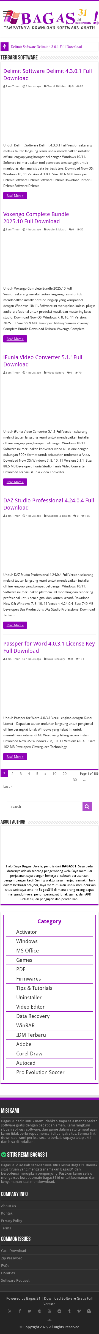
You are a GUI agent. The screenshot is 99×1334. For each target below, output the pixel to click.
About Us (8, 1206)
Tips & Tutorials (34, 988)
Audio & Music (56, 229)
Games (24, 960)
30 (75, 780)
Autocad (25, 1063)
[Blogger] (89, 1311)
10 (54, 774)
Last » (7, 786)
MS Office (27, 951)
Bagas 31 (33, 1298)
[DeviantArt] (49, 1320)
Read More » (15, 196)
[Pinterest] (39, 1311)
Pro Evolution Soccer (40, 1072)
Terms (6, 1228)
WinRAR (25, 1025)
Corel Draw (29, 1053)
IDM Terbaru (31, 1035)
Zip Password (12, 1258)
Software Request (15, 1280)
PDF (20, 969)
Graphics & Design (59, 515)
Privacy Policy (11, 1221)
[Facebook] (19, 1311)
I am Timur (13, 86)
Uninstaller (29, 997)
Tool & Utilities (56, 86)
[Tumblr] (69, 1311)
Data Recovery (56, 658)
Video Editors (55, 372)
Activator (26, 932)
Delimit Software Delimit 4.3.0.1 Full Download (46, 47)
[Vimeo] (79, 1311)
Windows (27, 941)
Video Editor (30, 1007)
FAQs (5, 1266)
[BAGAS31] (49, 17)
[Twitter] (29, 1311)
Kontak (6, 1213)
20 (65, 774)
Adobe (23, 1044)
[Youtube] (49, 1311)
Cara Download (13, 1251)
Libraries (8, 1273)
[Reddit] (59, 1311)
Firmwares (28, 979)
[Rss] (10, 1311)
